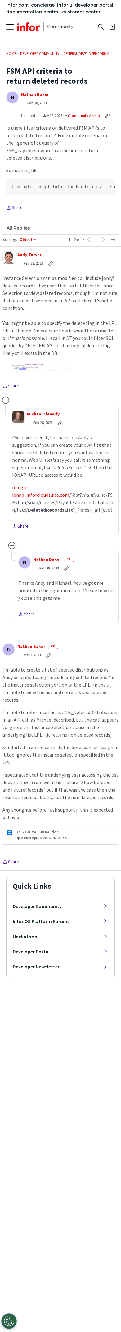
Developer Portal (31, 951)
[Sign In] (112, 27)
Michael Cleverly (43, 414)
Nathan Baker (35, 94)
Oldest (26, 239)
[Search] (100, 27)
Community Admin (84, 116)
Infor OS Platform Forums (41, 921)
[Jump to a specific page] (114, 240)
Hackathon (25, 936)
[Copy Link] (107, 115)
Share (14, 208)
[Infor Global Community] (45, 26)
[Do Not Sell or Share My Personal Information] (9, 1321)
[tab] (18, 228)
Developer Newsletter (36, 966)
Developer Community (37, 906)
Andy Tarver (29, 254)
